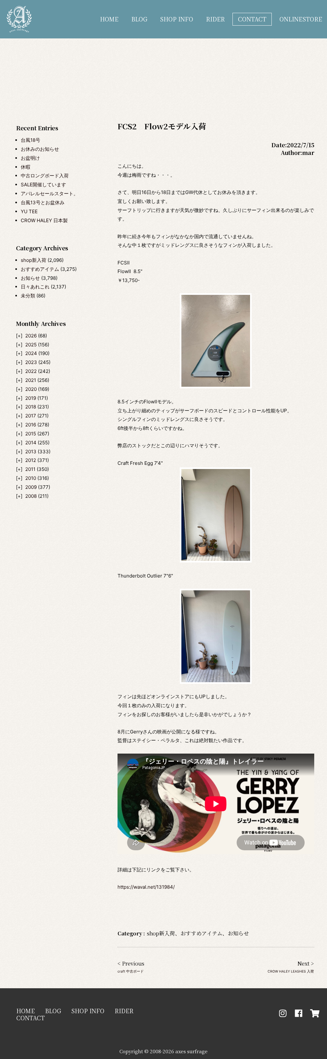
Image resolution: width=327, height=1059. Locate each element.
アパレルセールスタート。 (49, 193)
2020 (31, 389)
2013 (30, 452)
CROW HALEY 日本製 (44, 220)
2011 (30, 469)
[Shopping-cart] (315, 1013)
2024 (31, 353)
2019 (30, 398)
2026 (31, 336)
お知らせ (30, 278)
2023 (31, 362)
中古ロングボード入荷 (45, 176)
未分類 (28, 296)
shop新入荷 (33, 260)
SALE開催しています (43, 185)
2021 (30, 380)
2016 (30, 425)
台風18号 (30, 140)
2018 (30, 407)
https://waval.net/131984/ (146, 887)
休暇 (25, 167)
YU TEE (29, 211)
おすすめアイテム (40, 269)
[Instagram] (282, 1013)
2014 (30, 443)
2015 (30, 434)
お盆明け (30, 158)
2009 (31, 487)
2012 (30, 460)
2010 (30, 478)
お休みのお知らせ (40, 149)
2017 (30, 416)
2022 (31, 371)
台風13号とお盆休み (43, 202)
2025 (31, 345)
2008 (31, 496)
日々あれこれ (35, 287)
